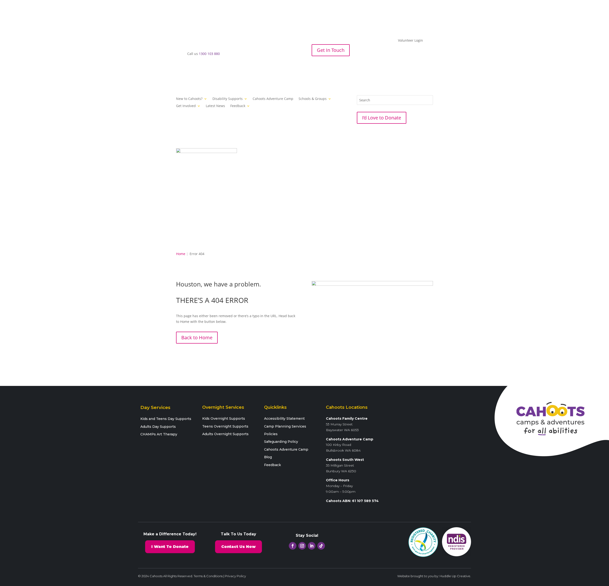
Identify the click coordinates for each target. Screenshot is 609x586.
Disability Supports (227, 99)
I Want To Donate (170, 546)
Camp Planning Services (285, 426)
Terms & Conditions (208, 576)
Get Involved (186, 106)
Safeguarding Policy (281, 441)
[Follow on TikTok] (344, 67)
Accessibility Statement (284, 418)
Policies (271, 434)
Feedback (237, 106)
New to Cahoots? (189, 99)
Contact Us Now (238, 546)
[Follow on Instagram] (325, 67)
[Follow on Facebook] (315, 67)
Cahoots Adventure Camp (273, 99)
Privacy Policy (235, 576)
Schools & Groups (313, 99)
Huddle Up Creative (455, 576)
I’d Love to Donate (381, 117)
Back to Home (196, 337)
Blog (268, 457)
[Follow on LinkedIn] (334, 67)
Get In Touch (330, 50)
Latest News (215, 106)
